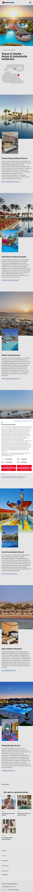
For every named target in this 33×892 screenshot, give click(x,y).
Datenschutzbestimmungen (20, 421)
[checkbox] (18, 459)
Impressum (29, 421)
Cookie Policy (4, 451)
